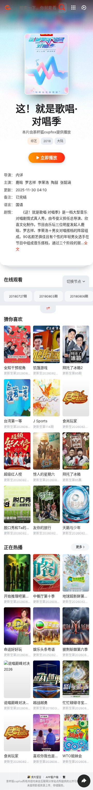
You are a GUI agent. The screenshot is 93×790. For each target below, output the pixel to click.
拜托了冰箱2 (73, 367)
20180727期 (18, 296)
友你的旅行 (42, 527)
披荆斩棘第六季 (75, 649)
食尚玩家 (70, 421)
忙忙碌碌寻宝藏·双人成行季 (76, 702)
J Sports (40, 421)
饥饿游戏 (40, 367)
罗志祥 (30, 182)
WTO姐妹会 (72, 756)
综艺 (34, 141)
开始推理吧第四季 (17, 596)
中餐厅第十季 (44, 596)
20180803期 (48, 296)
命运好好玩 (13, 649)
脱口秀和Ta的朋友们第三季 (17, 527)
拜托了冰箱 (72, 474)
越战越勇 (40, 702)
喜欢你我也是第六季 (46, 756)
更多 (79, 547)
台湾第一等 (13, 421)
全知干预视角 (15, 367)
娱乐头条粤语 (44, 649)
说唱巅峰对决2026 (17, 702)
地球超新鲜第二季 (76, 596)
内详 (19, 175)
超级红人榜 (13, 474)
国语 (19, 204)
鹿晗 (19, 182)
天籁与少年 (72, 527)
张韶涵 (65, 182)
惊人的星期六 (44, 474)
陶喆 (54, 182)
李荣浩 (43, 182)
